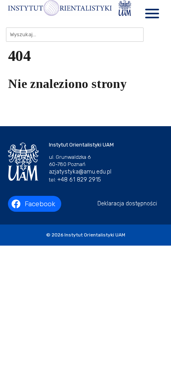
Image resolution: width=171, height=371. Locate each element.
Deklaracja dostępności (127, 203)
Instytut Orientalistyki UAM (94, 235)
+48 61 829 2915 (79, 179)
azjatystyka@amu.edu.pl (80, 171)
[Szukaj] (153, 34)
